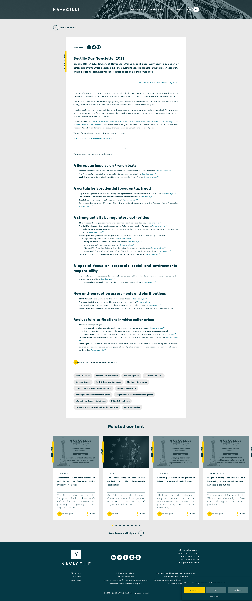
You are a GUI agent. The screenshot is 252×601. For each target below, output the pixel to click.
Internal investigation (126, 388)
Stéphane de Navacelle (100, 138)
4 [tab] (124, 525)
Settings (238, 590)
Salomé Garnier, (117, 122)
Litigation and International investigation (134, 395)
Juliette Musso (80, 125)
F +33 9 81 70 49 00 (190, 559)
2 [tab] (116, 525)
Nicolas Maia (152, 122)
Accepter (194, 590)
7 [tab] (136, 525)
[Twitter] (94, 47)
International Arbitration (107, 376)
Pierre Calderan (135, 122)
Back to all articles (68, 28)
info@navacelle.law (189, 563)
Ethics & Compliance (120, 401)
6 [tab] (132, 525)
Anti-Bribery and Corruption (108, 382)
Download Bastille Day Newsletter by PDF (157, 83)
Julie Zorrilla (79, 138)
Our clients (177, 9)
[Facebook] (98, 47)
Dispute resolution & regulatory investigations (126, 580)
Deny (216, 590)
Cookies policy (214, 596)
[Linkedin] (89, 47)
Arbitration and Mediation (176, 577)
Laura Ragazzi (169, 122)
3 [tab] (120, 525)
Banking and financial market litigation (93, 395)
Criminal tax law (83, 376)
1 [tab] (112, 525)
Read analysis (162, 171)
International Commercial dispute (91, 401)
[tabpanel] (76, 478)
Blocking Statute (83, 382)
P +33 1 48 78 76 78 (190, 556)
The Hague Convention (137, 382)
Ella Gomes (95, 125)
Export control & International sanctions (93, 388)
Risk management (131, 376)
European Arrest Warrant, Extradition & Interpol (97, 407)
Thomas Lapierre (98, 122)
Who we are (138, 9)
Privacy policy (76, 580)
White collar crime (132, 407)
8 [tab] (139, 525)
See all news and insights (122, 533)
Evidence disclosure (153, 376)
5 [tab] (128, 525)
